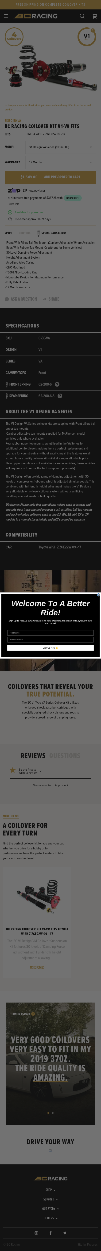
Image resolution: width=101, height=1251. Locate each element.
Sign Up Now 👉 (50, 648)
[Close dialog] (98, 594)
